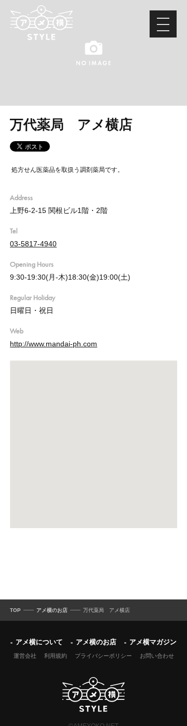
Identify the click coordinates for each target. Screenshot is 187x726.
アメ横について (39, 641)
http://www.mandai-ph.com (53, 344)
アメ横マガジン (153, 641)
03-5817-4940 (33, 244)
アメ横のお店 (96, 641)
